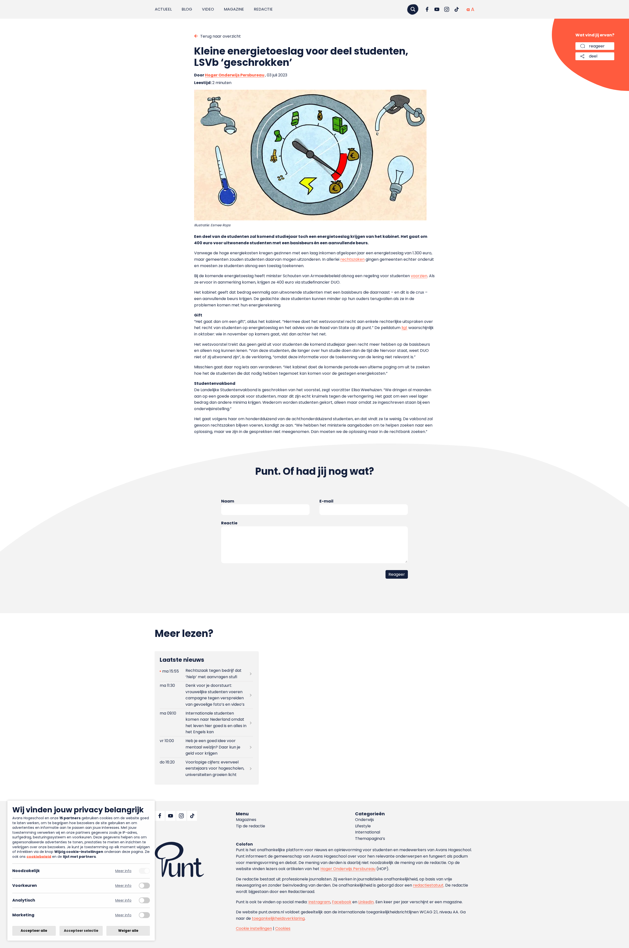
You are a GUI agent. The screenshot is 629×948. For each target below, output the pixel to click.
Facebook (341, 902)
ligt (404, 327)
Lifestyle (363, 826)
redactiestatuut (428, 885)
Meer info (123, 871)
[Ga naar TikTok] (456, 9)
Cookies (282, 928)
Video (208, 9)
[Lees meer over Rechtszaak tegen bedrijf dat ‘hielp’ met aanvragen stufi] (206, 673)
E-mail (326, 501)
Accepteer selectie (81, 930)
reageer (597, 46)
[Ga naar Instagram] (447, 9)
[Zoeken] (413, 9)
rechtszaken (352, 259)
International (367, 832)
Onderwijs (364, 819)
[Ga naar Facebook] (427, 9)
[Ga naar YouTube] (437, 9)
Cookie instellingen (254, 928)
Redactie (263, 9)
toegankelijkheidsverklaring (278, 918)
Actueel (163, 9)
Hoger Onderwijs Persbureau (234, 75)
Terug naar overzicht (220, 36)
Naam (227, 501)
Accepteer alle (34, 930)
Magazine (234, 9)
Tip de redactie (250, 826)
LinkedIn (366, 902)
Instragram (319, 902)
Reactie (229, 523)
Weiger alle (128, 930)
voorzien (419, 276)
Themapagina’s (370, 838)
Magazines (246, 819)
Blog (187, 9)
